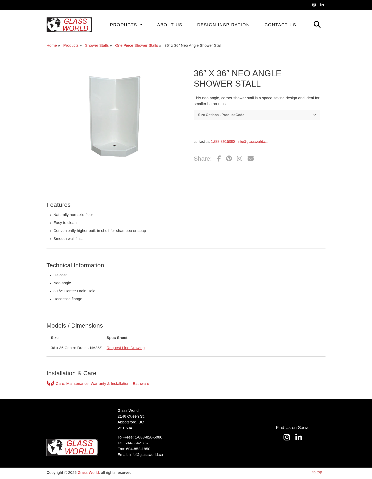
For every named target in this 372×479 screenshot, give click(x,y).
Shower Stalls (97, 45)
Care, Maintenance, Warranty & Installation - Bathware (102, 383)
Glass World (88, 472)
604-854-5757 (137, 443)
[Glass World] (69, 25)
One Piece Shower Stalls (136, 45)
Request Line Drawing (126, 348)
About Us (169, 24)
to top (317, 472)
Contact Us (280, 24)
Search (311, 23)
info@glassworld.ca (252, 141)
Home (51, 45)
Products (124, 24)
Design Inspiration (223, 24)
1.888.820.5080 (223, 141)
